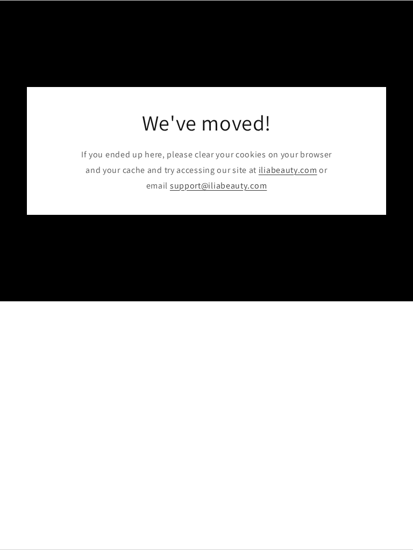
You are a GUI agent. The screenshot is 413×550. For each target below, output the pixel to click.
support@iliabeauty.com (218, 185)
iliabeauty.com (288, 170)
